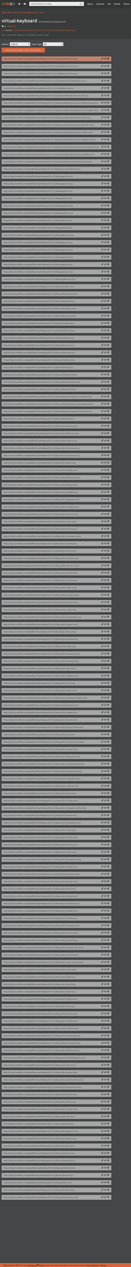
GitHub (117, 4)
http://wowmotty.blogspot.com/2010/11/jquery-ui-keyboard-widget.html (44, 30)
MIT (3, 30)
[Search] (81, 4)
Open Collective (92, 1265)
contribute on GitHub (35, 1265)
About (90, 4)
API (109, 4)
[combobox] (20, 44)
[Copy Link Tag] (105, 66)
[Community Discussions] (25, 4)
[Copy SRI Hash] (108, 59)
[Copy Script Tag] (105, 59)
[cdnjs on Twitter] (19, 4)
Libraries (100, 4)
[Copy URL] (102, 59)
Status (126, 4)
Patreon (103, 1265)
